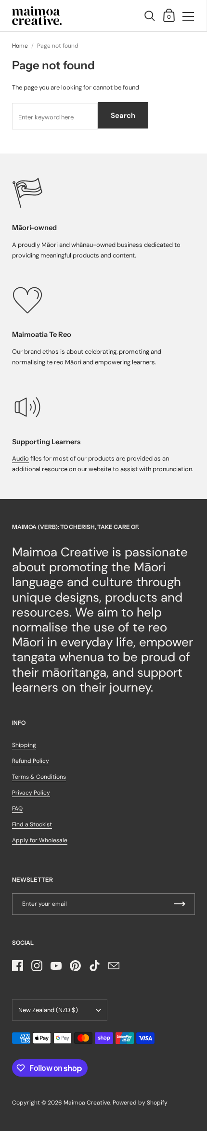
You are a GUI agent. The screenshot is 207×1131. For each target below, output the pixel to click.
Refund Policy (30, 761)
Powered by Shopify (140, 1102)
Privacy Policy (31, 793)
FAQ (17, 808)
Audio (20, 458)
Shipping (24, 745)
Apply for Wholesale (39, 840)
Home (20, 46)
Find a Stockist (32, 824)
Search (123, 115)
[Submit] (179, 904)
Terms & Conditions (39, 777)
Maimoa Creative (87, 1102)
